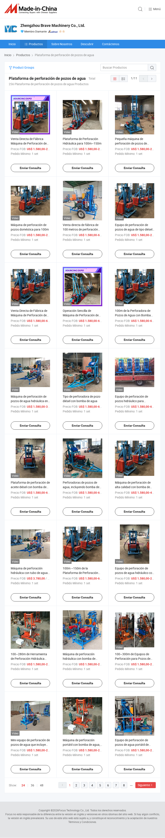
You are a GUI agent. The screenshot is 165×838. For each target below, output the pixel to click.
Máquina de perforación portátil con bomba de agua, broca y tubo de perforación (81, 744)
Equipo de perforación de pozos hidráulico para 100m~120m (131, 400)
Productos (36, 44)
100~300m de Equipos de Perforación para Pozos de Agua (132, 658)
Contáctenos (110, 44)
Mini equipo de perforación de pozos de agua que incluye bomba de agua (30, 744)
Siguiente (144, 785)
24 (23, 785)
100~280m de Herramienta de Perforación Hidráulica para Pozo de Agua (29, 658)
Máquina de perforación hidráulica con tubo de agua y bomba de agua (30, 572)
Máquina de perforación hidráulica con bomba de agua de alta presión (79, 658)
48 (41, 785)
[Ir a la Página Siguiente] (152, 78)
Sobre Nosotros (61, 44)
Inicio (12, 44)
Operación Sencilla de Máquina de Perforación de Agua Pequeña (81, 315)
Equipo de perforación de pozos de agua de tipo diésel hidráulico (133, 229)
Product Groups (23, 67)
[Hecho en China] (31, 8)
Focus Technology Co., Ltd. (74, 810)
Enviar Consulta (30, 168)
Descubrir (87, 44)
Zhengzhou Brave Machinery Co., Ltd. (52, 25)
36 (32, 785)
